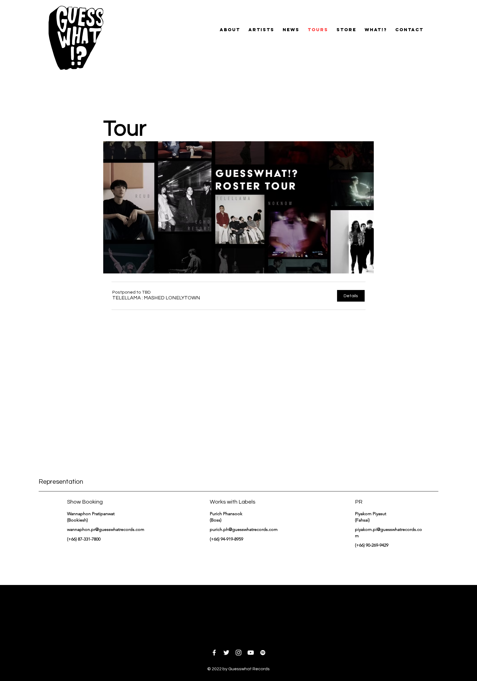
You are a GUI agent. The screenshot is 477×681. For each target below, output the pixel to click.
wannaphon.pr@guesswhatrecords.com (105, 529)
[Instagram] (238, 652)
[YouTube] (251, 652)
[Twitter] (226, 652)
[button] (156, 297)
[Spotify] (263, 652)
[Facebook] (214, 652)
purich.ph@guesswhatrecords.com (244, 529)
